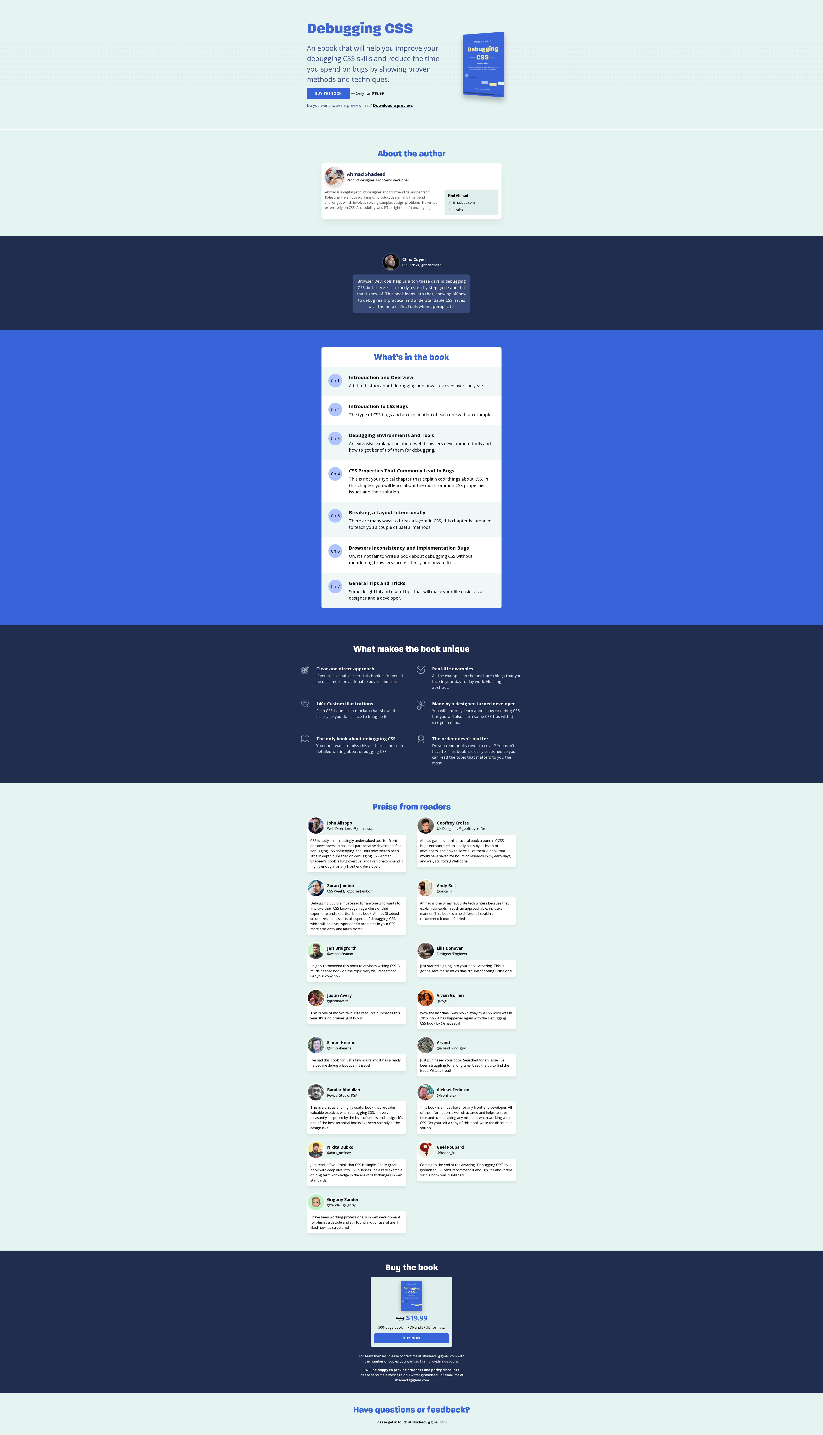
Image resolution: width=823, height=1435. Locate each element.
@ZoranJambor (359, 891)
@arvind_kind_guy (451, 1048)
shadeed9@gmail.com (429, 1422)
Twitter (459, 209)
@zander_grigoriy (341, 1205)
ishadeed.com (464, 202)
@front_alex (446, 1095)
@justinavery (337, 1001)
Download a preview (392, 105)
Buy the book (328, 93)
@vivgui (443, 1001)
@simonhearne (339, 1048)
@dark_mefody (339, 1152)
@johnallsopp (364, 828)
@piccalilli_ (445, 891)
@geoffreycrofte (472, 828)
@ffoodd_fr (446, 1152)
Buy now (411, 1338)
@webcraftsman (340, 953)
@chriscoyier (431, 265)
